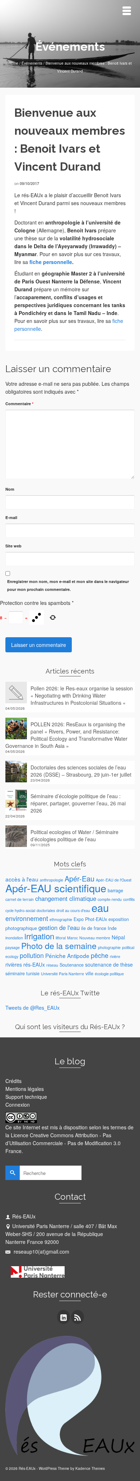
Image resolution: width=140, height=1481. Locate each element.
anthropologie (51, 880)
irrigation (39, 935)
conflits (129, 899)
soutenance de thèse (109, 964)
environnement (26, 918)
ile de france (93, 928)
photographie (109, 947)
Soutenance (72, 965)
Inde (112, 928)
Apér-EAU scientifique (55, 887)
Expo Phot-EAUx (90, 919)
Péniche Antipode (67, 955)
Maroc (72, 937)
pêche (99, 955)
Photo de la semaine (59, 946)
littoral (61, 937)
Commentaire (19, 403)
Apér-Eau (79, 878)
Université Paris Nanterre (62, 973)
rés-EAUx (34, 964)
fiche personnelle (50, 261)
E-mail (11, 517)
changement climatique (65, 898)
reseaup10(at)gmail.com (40, 1251)
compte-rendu (110, 899)
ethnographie (61, 919)
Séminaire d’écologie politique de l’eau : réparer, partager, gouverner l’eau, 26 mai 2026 (78, 803)
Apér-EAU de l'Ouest (113, 880)
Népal (118, 937)
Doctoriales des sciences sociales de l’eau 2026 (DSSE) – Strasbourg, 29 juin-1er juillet (81, 771)
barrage (115, 890)
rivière (115, 956)
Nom (9, 489)
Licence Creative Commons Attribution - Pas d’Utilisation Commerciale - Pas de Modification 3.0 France (63, 1142)
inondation (14, 937)
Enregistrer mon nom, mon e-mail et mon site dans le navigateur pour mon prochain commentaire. (68, 585)
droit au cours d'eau (73, 910)
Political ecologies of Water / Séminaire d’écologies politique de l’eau (74, 835)
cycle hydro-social (20, 910)
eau (100, 907)
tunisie (32, 973)
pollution (32, 955)
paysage (12, 947)
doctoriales (46, 910)
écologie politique (109, 973)
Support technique (26, 1096)
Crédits (13, 1080)
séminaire (15, 973)
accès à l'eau (21, 879)
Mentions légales (24, 1088)
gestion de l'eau (59, 927)
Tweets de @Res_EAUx (32, 1007)
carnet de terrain (19, 899)
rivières (13, 964)
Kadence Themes (90, 1468)
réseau (52, 965)
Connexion (17, 1104)
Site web (13, 546)
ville (89, 973)
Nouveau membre (94, 937)
